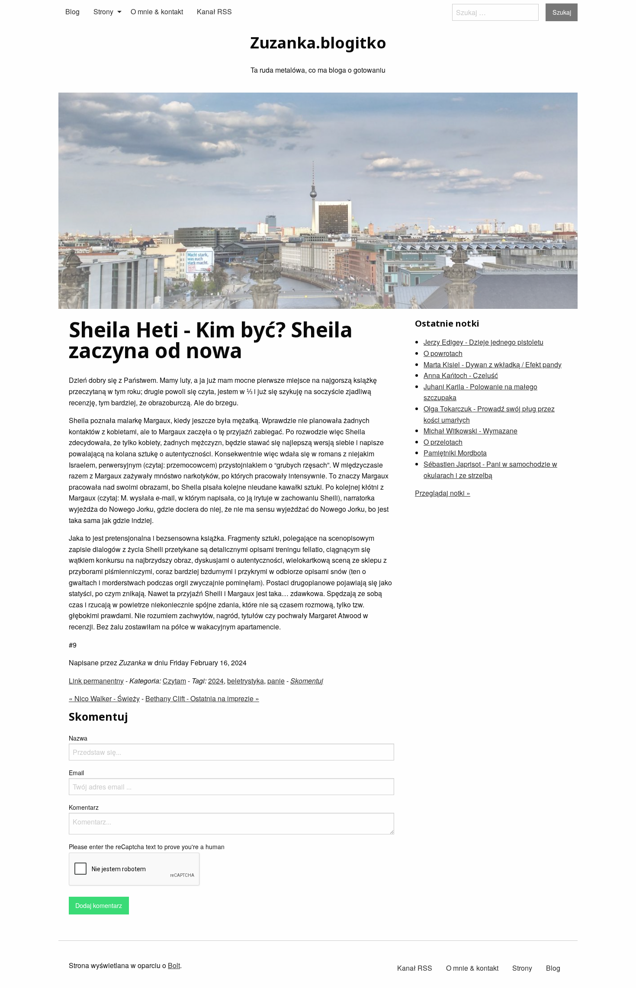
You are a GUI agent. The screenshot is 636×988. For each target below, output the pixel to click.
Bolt (174, 965)
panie (276, 681)
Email (76, 772)
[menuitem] (72, 11)
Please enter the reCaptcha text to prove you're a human (147, 846)
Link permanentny (96, 681)
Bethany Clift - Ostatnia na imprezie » (202, 698)
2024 (216, 681)
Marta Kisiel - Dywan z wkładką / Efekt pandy (493, 364)
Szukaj (561, 11)
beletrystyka (245, 681)
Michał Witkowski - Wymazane (470, 431)
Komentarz (84, 807)
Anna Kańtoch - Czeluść (461, 375)
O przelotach (443, 442)
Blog (72, 11)
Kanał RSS (214, 11)
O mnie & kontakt (157, 11)
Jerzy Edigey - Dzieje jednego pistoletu (483, 342)
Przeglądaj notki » (442, 493)
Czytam (174, 681)
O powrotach (443, 353)
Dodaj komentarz (98, 905)
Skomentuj (306, 681)
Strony (103, 11)
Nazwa (78, 738)
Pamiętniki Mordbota (455, 453)
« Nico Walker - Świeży (104, 698)
